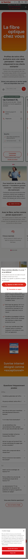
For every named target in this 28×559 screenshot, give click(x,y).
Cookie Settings (7, 541)
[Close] (25, 269)
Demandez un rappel (15, 289)
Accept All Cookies (13, 548)
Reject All (12, 552)
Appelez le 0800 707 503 (15, 284)
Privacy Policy (5, 544)
